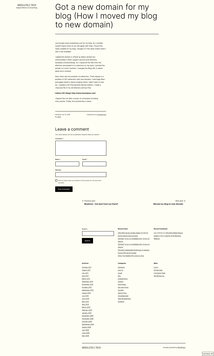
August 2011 (86, 270)
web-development (124, 299)
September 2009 (88, 324)
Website (58, 170)
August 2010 (86, 293)
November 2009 (87, 319)
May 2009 (85, 336)
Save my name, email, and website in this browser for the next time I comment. (79, 182)
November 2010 (87, 284)
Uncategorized (101, 114)
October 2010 (87, 287)
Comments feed (159, 273)
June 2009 (85, 333)
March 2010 (86, 307)
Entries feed (158, 270)
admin (59, 117)
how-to (120, 270)
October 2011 (86, 267)
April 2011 (85, 276)
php (119, 276)
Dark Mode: (206, 354)
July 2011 (85, 273)
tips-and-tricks (123, 287)
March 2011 (86, 279)
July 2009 (85, 330)
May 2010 (85, 301)
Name (58, 159)
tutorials (121, 290)
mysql (120, 273)
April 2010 (85, 304)
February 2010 (87, 310)
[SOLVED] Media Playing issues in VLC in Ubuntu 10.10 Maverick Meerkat (168, 235)
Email (84, 159)
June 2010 (85, 299)
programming (122, 279)
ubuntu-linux (122, 293)
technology (122, 284)
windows (121, 301)
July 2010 (85, 296)
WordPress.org (159, 276)
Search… (85, 229)
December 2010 (87, 281)
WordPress (181, 347)
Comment (59, 138)
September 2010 (88, 290)
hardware (121, 267)
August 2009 (86, 327)
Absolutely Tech (26, 5)
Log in (156, 267)
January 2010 (86, 313)
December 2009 (87, 316)
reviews (120, 281)
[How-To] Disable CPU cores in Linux (131, 256)
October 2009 (87, 321)
